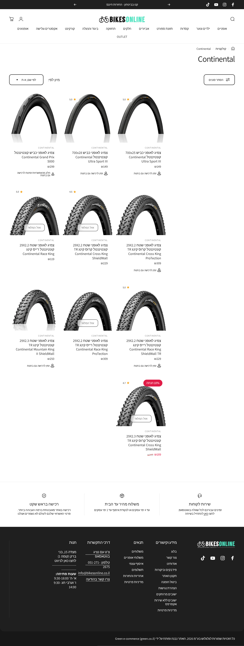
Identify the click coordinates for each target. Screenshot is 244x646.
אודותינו (172, 564)
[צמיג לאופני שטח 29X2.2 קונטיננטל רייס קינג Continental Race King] (34, 210)
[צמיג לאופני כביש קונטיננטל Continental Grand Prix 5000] (34, 117)
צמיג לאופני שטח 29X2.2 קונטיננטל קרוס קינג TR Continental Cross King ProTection (143, 251)
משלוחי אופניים (133, 558)
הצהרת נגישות (167, 588)
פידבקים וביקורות (166, 570)
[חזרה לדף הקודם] (233, 49)
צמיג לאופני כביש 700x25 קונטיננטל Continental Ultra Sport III (143, 156)
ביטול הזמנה (169, 582)
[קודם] (169, 4)
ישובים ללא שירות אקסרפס (165, 602)
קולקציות (221, 49)
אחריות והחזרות (133, 576)
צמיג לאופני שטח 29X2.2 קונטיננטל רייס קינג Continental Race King (37, 249)
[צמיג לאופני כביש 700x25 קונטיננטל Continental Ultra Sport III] (141, 117)
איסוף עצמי (136, 564)
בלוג (174, 552)
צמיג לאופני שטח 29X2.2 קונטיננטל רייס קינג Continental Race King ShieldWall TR (143, 347)
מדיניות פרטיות (167, 610)
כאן (206, 513)
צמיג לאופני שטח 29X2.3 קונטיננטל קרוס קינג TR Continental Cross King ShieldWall (143, 442)
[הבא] (75, 4)
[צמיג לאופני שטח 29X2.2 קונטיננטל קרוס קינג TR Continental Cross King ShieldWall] (88, 210)
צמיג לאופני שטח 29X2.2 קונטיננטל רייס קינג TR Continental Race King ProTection (90, 347)
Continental (153, 147)
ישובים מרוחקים (166, 594)
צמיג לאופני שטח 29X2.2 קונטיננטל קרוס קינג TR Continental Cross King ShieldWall (90, 251)
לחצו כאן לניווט (65, 560)
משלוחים (137, 552)
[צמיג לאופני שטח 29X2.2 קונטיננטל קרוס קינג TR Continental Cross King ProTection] (141, 210)
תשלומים (137, 570)
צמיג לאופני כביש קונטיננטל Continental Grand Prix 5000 (34, 156)
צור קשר (171, 558)
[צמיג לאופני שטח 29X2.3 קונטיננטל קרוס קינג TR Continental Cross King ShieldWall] (141, 401)
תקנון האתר (169, 576)
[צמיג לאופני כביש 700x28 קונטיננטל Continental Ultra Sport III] (88, 117)
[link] (94, 573)
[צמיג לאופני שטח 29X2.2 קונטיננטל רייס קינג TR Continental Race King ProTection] (88, 305)
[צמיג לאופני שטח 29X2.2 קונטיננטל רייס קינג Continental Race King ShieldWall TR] (141, 305)
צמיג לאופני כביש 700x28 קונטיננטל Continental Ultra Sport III (90, 156)
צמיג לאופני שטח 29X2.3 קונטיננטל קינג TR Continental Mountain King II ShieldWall (35, 347)
